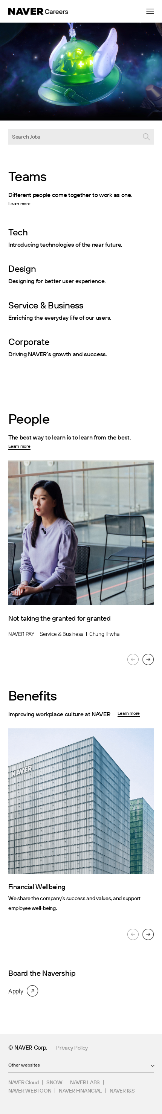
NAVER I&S (122, 1090)
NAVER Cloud (23, 1082)
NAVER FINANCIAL (80, 1090)
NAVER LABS (85, 1082)
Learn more (19, 203)
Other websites (24, 1065)
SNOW (54, 1082)
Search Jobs (26, 136)
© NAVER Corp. (27, 1047)
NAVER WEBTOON (29, 1090)
